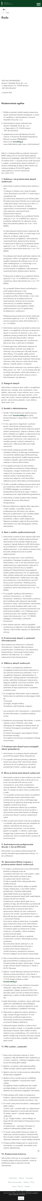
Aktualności (13, 1178)
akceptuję (21, 1198)
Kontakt (27, 1186)
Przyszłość (29, 1178)
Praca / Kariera (17, 1186)
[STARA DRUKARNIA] (2, 3)
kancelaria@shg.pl (19, 415)
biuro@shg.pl (18, 141)
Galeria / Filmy (29, 1182)
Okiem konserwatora (15, 1182)
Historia (21, 1178)
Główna (3, 12)
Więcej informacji (29, 1194)
